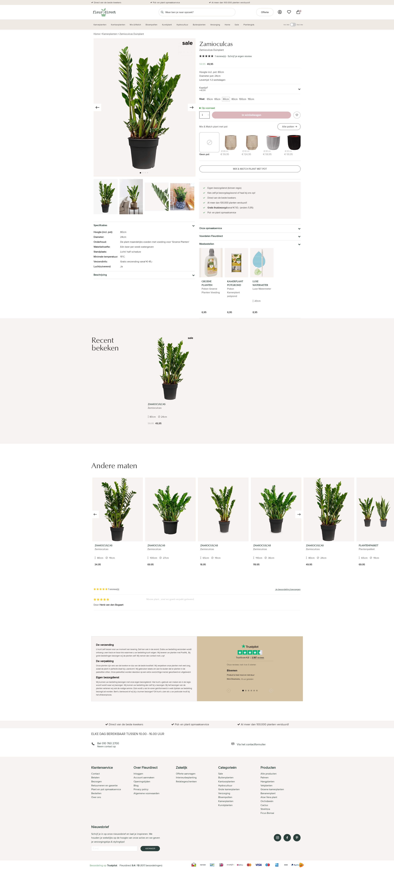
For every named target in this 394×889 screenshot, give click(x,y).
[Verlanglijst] (289, 12)
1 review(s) (220, 56)
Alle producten (269, 773)
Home (97, 34)
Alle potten (288, 126)
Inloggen (138, 773)
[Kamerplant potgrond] (236, 262)
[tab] (112, 790)
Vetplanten (266, 785)
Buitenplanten (225, 777)
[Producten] (279, 12)
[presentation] (97, 107)
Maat (202, 99)
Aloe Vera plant (269, 797)
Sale (220, 773)
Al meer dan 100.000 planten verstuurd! (231, 2)
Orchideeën (267, 801)
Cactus (264, 805)
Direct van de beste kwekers (107, 2)
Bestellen (96, 793)
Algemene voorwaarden (146, 793)
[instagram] (277, 837)
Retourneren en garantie (104, 785)
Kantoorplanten (226, 781)
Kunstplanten (225, 805)
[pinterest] (297, 837)
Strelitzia (265, 809)
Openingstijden (142, 781)
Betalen (95, 777)
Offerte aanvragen (185, 773)
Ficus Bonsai (267, 813)
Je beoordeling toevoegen (288, 589)
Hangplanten (267, 781)
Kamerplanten (109, 34)
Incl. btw (286, 25)
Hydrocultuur (225, 785)
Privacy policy (141, 789)
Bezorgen (96, 781)
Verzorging (224, 793)
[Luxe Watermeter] (261, 262)
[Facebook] (287, 837)
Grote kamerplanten (229, 789)
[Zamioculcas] (170, 368)
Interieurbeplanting (186, 777)
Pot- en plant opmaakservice (166, 2)
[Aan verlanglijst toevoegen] (296, 115)
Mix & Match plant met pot (213, 126)
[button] (140, 173)
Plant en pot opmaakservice (106, 789)
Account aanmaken (144, 777)
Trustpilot (112, 865)
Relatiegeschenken (186, 781)
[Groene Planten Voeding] (211, 262)
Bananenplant (268, 793)
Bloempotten (225, 797)
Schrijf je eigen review (240, 56)
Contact (95, 773)
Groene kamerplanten (272, 789)
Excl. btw (300, 25)
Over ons (96, 797)
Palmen (265, 777)
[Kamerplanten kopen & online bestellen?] (104, 12)
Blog (136, 785)
